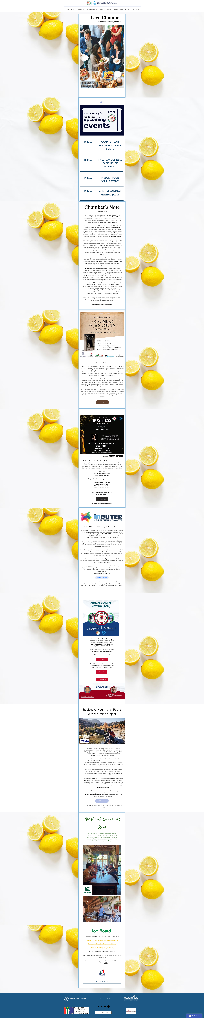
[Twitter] (105, 1006)
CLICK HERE (102, 957)
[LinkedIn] (101, 1006)
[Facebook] (98, 1006)
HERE (105, 963)
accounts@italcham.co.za (104, 503)
